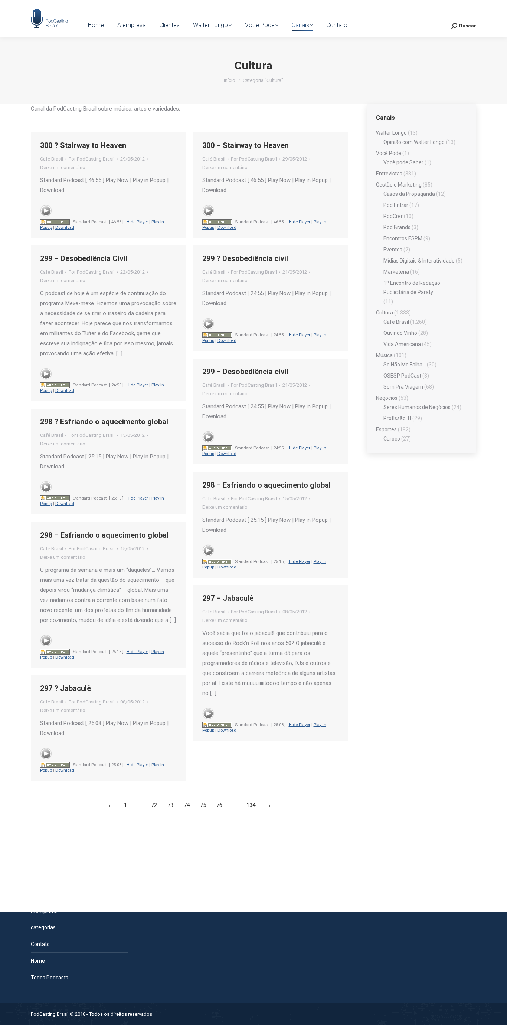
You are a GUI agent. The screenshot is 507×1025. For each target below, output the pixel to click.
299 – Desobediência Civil (83, 258)
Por (92, 159)
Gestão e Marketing (399, 185)
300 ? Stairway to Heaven (83, 145)
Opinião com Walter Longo (414, 142)
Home (38, 961)
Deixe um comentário (62, 167)
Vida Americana (402, 344)
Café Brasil (51, 159)
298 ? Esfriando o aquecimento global (104, 421)
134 (250, 805)
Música (384, 355)
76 (219, 805)
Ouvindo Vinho (400, 333)
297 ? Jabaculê (65, 688)
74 (187, 805)
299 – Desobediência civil (245, 371)
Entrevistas (389, 174)
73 (170, 805)
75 (203, 805)
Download (64, 227)
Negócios (387, 398)
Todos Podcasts (49, 977)
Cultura (384, 313)
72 (154, 805)
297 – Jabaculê (228, 598)
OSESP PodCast (402, 376)
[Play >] (46, 211)
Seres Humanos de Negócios (417, 407)
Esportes (386, 429)
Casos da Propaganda (409, 194)
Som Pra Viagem (403, 387)
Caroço (391, 439)
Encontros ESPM (402, 238)
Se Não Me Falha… (404, 365)
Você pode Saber (403, 162)
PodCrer (393, 216)
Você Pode (388, 153)
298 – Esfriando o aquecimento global (266, 485)
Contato (40, 944)
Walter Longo (391, 133)
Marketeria (396, 272)
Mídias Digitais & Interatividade (419, 261)
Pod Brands (396, 227)
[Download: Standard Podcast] (55, 222)
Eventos (392, 250)
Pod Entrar (395, 205)
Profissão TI (397, 418)
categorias (43, 927)
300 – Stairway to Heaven (245, 145)
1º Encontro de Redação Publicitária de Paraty (411, 287)
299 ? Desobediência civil (245, 258)
